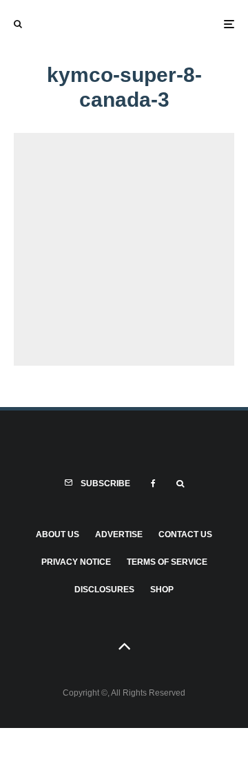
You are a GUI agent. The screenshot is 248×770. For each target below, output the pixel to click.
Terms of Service (167, 562)
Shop (162, 589)
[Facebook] (153, 483)
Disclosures (104, 589)
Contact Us (185, 534)
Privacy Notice (76, 562)
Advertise (119, 534)
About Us (57, 534)
